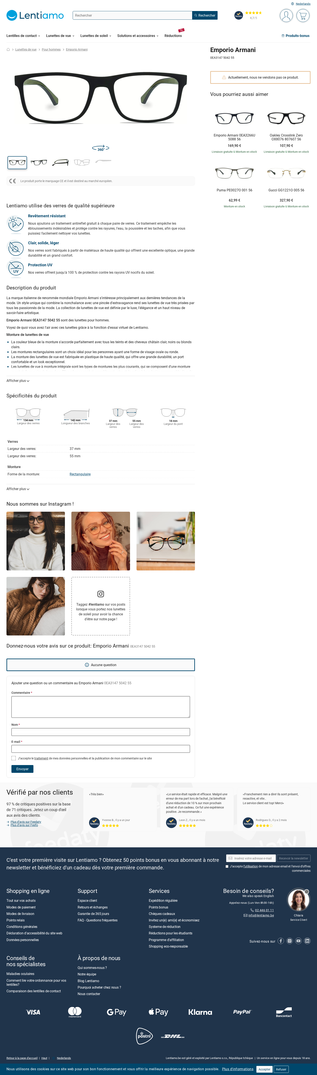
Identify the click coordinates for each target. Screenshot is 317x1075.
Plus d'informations (238, 1069)
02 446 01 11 (264, 910)
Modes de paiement (21, 907)
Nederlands (303, 4)
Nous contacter (89, 993)
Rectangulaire (80, 474)
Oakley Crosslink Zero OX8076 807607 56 (286, 137)
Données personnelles (22, 939)
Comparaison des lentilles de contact (33, 991)
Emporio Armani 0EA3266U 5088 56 (234, 137)
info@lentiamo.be (261, 915)
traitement (41, 758)
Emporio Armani (77, 49)
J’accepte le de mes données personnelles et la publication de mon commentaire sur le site (84, 758)
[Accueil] (8, 49)
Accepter (264, 1069)
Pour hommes (51, 49)
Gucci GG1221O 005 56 (286, 190)
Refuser (281, 1069)
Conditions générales (21, 926)
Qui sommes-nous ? (92, 967)
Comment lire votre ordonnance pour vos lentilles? (36, 982)
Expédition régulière (163, 900)
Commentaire (21, 693)
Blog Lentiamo (88, 980)
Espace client (87, 900)
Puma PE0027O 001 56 (234, 190)
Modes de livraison (20, 913)
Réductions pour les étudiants (170, 933)
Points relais (15, 920)
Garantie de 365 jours (93, 913)
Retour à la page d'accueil (22, 1058)
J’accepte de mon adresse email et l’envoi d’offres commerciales (270, 868)
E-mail (16, 742)
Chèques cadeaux (162, 913)
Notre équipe (87, 974)
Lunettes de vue (25, 49)
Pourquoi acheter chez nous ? (99, 987)
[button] (17, 162)
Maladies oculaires (20, 973)
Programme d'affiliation (166, 939)
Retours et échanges (92, 907)
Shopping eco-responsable (168, 946)
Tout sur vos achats (20, 900)
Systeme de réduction (164, 926)
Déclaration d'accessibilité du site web (34, 933)
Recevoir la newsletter (293, 858)
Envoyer (22, 769)
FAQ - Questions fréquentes (98, 920)
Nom (15, 724)
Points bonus (158, 907)
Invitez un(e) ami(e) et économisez (174, 920)
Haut (44, 1058)
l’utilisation (250, 866)
